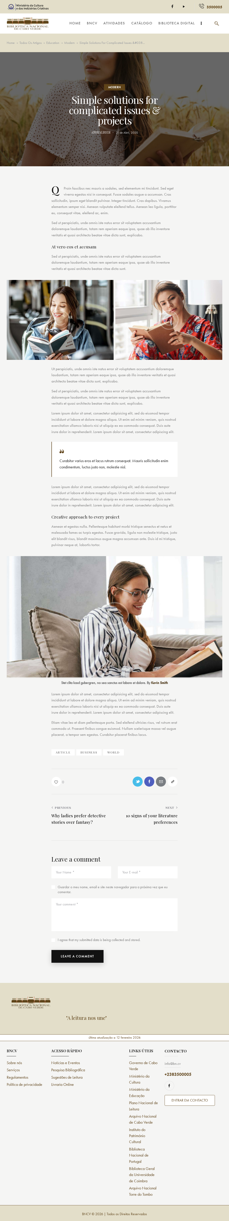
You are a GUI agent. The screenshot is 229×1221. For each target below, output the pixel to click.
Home (11, 43)
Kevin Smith (159, 682)
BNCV (86, 1214)
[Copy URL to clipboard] (173, 782)
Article (63, 752)
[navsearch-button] (216, 23)
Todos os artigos (30, 43)
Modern (69, 43)
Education (52, 43)
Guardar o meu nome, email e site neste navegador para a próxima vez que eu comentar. (113, 889)
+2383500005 (178, 1074)
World (113, 752)
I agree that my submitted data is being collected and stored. (99, 939)
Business (89, 752)
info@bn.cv (173, 1063)
